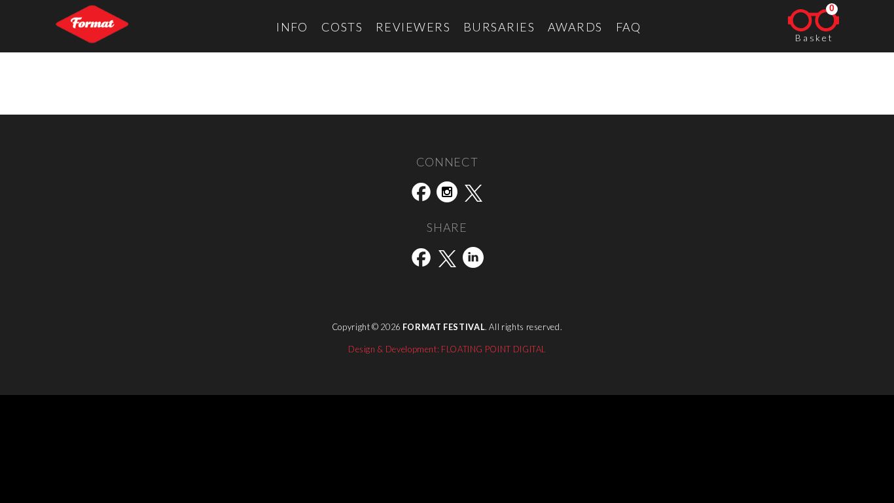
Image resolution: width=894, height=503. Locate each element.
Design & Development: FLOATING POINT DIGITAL (447, 349)
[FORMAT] (92, 26)
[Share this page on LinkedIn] (473, 260)
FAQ (628, 27)
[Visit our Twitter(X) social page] (473, 194)
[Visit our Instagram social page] (447, 194)
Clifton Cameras (139, 107)
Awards (575, 27)
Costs (342, 27)
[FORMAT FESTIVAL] (447, 304)
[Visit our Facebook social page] (420, 194)
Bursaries (499, 27)
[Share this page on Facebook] (420, 260)
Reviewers (413, 27)
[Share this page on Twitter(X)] (447, 260)
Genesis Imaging (45, 107)
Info (292, 27)
